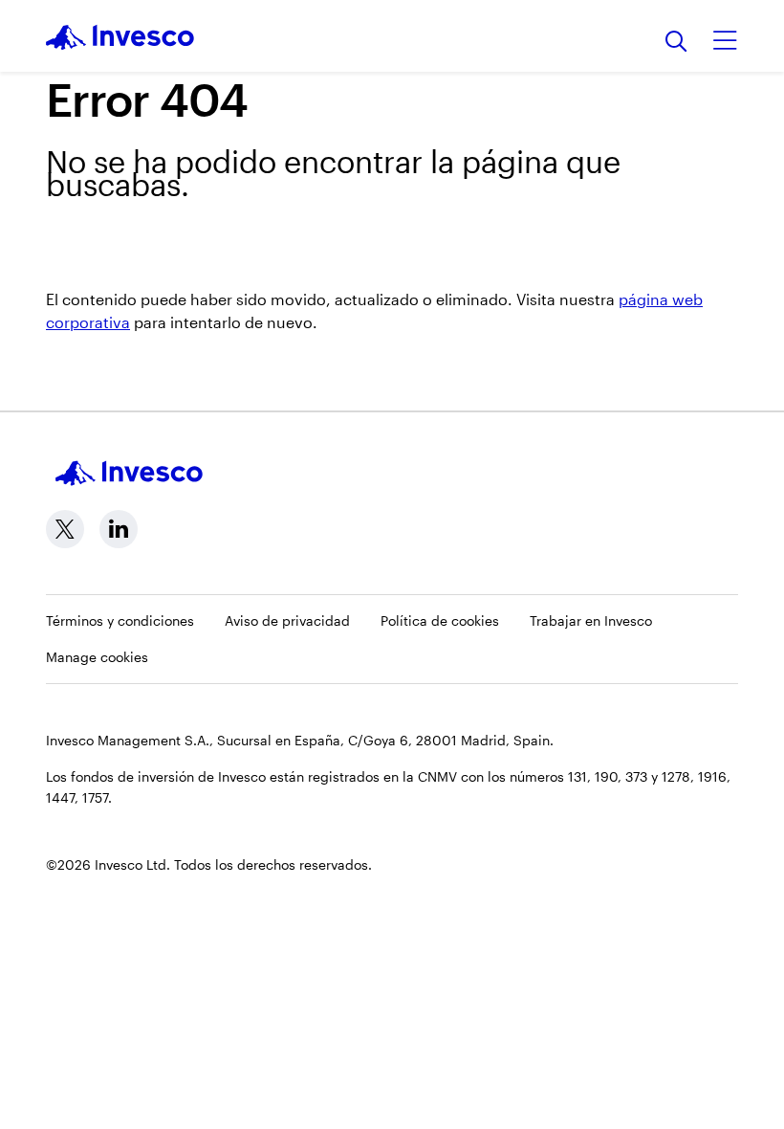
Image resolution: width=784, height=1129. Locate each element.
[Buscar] (676, 42)
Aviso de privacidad (287, 620)
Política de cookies (440, 620)
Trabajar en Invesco (591, 620)
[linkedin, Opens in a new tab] (118, 529)
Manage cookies (97, 657)
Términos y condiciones (120, 620)
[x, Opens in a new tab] (65, 529)
